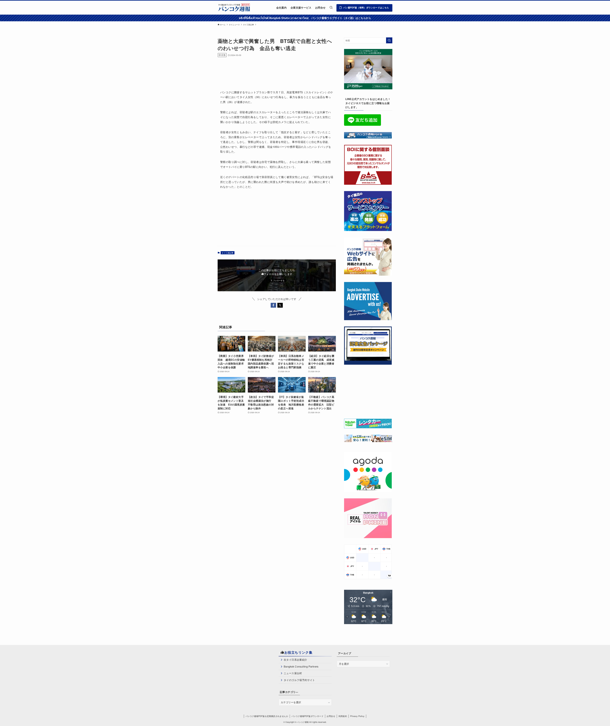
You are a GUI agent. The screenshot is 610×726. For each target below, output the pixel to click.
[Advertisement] (275, 69)
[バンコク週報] (234, 7)
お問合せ (331, 716)
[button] (273, 305)
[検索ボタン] (331, 7)
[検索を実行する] (389, 40)
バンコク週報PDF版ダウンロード (307, 716)
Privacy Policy (357, 716)
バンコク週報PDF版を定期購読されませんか (267, 716)
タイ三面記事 (227, 252)
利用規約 (343, 716)
